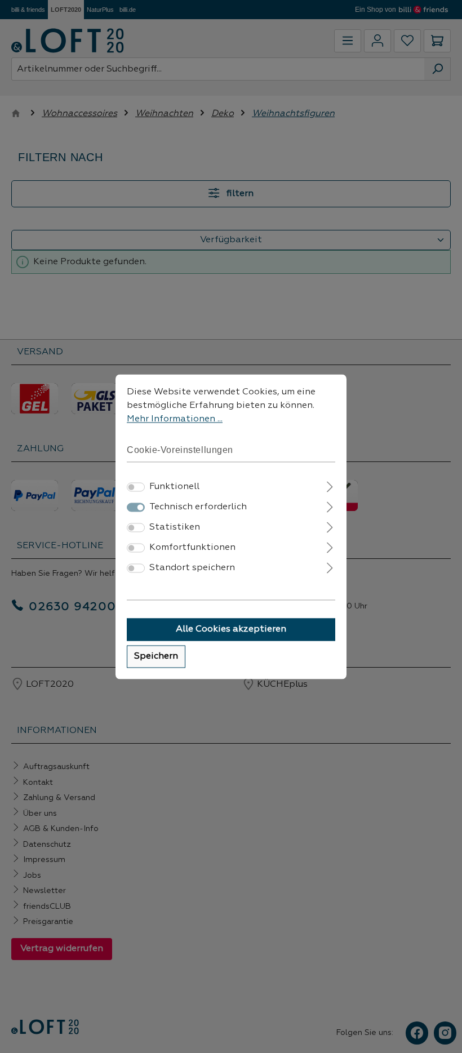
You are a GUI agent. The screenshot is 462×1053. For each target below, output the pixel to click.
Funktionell (174, 486)
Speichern (156, 656)
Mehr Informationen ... (175, 419)
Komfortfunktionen (192, 547)
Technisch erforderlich (198, 507)
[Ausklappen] (330, 485)
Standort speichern (192, 567)
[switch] (136, 486)
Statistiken (174, 527)
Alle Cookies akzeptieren (231, 629)
